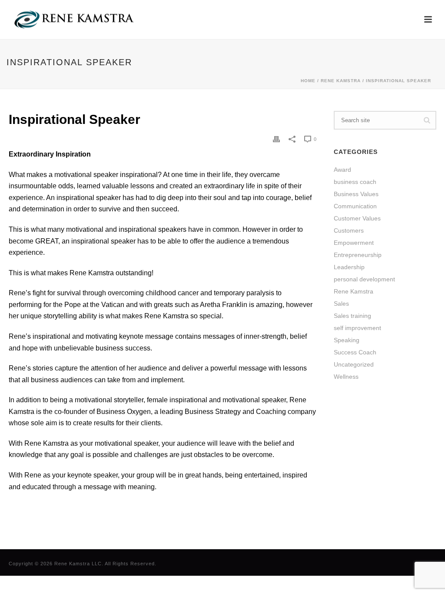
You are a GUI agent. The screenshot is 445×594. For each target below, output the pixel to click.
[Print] (276, 139)
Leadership (349, 267)
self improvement (357, 327)
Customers (349, 230)
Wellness (346, 376)
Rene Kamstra (341, 80)
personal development (364, 279)
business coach (355, 181)
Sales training (352, 315)
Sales (341, 303)
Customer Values (357, 218)
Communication (355, 206)
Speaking (346, 340)
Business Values (356, 193)
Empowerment (354, 242)
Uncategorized (354, 364)
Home (308, 80)
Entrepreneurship (358, 254)
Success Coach (355, 352)
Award (342, 169)
